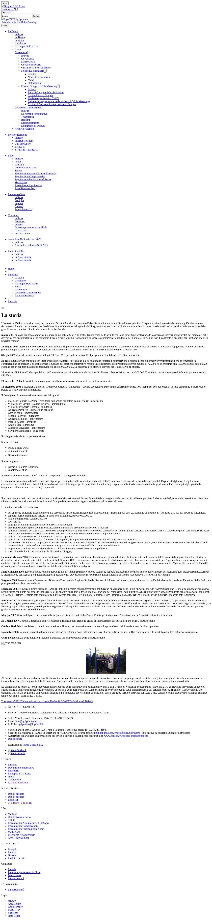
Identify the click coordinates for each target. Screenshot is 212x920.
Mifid (31, 80)
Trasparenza (27, 116)
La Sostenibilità (23, 260)
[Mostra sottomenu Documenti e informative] (42, 107)
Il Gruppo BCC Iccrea (26, 46)
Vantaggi (19, 164)
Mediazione (21, 182)
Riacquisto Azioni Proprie (28, 185)
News (18, 49)
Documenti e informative (28, 107)
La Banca (13, 31)
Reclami (25, 119)
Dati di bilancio (23, 143)
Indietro (19, 34)
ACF (66, 701)
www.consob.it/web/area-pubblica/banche (126, 735)
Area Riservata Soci (25, 188)
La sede (19, 224)
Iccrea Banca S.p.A (33, 744)
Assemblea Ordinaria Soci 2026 (24, 239)
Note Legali (14, 915)
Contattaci (13, 215)
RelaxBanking (28, 22)
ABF (61, 701)
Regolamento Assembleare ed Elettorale (35, 173)
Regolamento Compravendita (30, 176)
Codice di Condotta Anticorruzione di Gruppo (52, 104)
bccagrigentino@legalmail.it (29, 724)
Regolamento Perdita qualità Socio (33, 179)
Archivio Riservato (24, 128)
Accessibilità (14, 903)
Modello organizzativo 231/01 (43, 98)
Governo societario (31, 64)
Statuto (18, 170)
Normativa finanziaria (32, 70)
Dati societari (28, 61)
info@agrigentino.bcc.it (27, 721)
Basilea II (20, 146)
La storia (19, 40)
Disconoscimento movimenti (35, 701)
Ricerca (6, 12)
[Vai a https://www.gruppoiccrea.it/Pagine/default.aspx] (13, 6)
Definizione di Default (33, 125)
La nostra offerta (16, 194)
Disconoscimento (30, 122)
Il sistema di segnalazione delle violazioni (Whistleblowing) (59, 101)
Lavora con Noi (9, 9)
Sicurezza (13, 912)
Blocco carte (21, 230)
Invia (5, 3)
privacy (12, 900)
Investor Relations (17, 134)
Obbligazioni (34, 83)
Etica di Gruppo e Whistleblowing (39, 86)
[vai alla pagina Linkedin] (16, 753)
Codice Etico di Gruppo (40, 95)
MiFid (17, 701)
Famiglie (19, 200)
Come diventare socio (26, 167)
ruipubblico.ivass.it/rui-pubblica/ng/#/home (117, 732)
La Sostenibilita (16, 251)
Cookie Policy (15, 906)
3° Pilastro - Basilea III (26, 149)
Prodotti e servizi (23, 209)
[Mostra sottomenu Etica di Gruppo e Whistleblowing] (58, 86)
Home (11, 268)
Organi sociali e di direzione (36, 67)
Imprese (19, 203)
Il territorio (20, 43)
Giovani (19, 206)
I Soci (11, 155)
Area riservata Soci (11, 22)
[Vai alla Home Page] (14, 19)
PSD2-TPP (14, 909)
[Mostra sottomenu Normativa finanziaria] (45, 71)
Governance (21, 52)
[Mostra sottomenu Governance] (28, 52)
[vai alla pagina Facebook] (17, 750)
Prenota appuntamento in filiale (31, 227)
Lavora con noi (22, 233)
